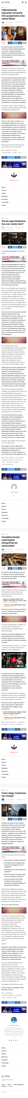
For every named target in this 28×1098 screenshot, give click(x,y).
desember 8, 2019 (19, 22)
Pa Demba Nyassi (6, 152)
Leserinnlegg (5, 202)
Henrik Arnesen (10, 799)
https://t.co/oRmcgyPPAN (10, 602)
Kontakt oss (4, 1086)
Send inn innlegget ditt (18, 1084)
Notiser (6, 7)
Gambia (15, 150)
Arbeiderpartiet (9, 993)
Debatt (6, 218)
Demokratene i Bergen (8, 459)
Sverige (15, 152)
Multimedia (4, 196)
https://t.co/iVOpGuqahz (10, 715)
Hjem (3, 7)
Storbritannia (21, 722)
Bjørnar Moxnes (19, 457)
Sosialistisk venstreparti (12, 462)
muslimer (9, 997)
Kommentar (5, 199)
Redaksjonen (9, 22)
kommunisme (18, 459)
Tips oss (3, 1084)
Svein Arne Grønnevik (7, 464)
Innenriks (4, 190)
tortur (19, 152)
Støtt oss (9, 1084)
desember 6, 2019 (21, 799)
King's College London (10, 722)
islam (3, 997)
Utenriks (4, 193)
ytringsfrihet (19, 724)
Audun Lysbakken (9, 457)
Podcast (4, 205)
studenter (4, 724)
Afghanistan (8, 150)
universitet (11, 724)
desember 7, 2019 (19, 227)
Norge (14, 997)
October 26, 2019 (8, 719)
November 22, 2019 (8, 606)
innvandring (18, 995)
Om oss (10, 1086)
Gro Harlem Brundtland (8, 995)
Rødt (3, 462)
